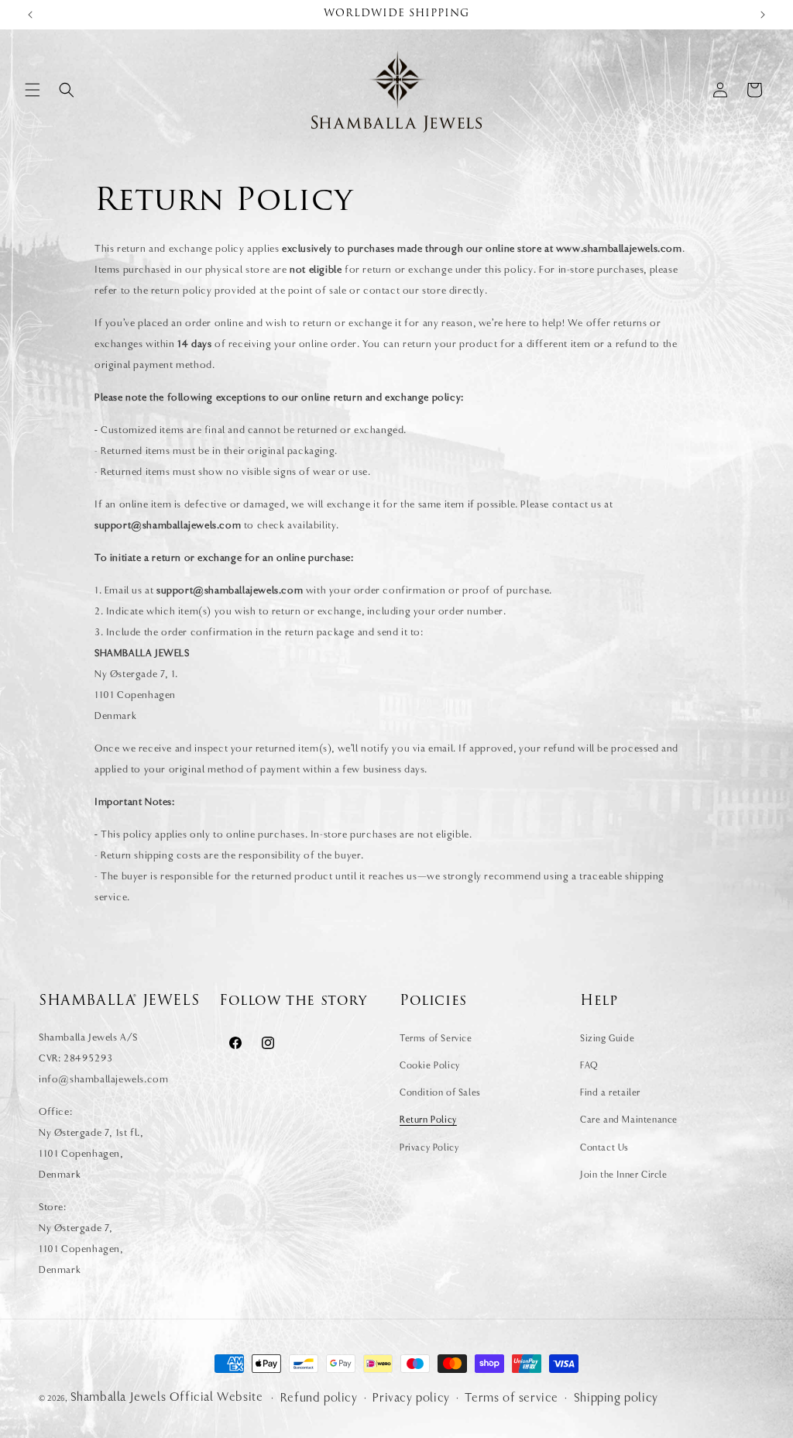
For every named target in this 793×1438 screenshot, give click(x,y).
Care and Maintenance (629, 1119)
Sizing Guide (607, 1038)
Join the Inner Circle (624, 1174)
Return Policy (428, 1119)
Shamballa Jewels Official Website (166, 1397)
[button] (32, 90)
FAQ (589, 1065)
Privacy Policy (429, 1147)
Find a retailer (610, 1092)
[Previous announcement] (30, 14)
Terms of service (511, 1397)
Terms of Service (436, 1038)
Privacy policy (410, 1397)
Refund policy (319, 1397)
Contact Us (604, 1147)
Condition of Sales (440, 1092)
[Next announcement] (763, 14)
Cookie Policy (430, 1065)
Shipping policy (616, 1397)
